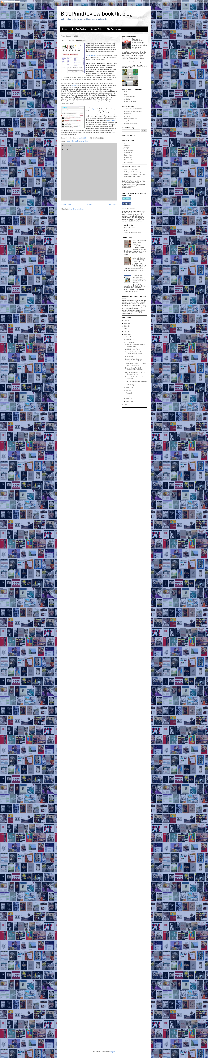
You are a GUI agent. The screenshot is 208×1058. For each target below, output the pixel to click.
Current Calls (96, 29)
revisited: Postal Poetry (132, 349)
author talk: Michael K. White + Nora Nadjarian (139, 242)
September (129, 385)
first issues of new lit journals (133, 111)
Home (64, 29)
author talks (127, 113)
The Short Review (91, 55)
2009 (126, 405)
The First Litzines (114, 29)
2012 (126, 329)
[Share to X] (99, 138)
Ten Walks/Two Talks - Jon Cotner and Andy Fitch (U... (134, 353)
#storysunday (90, 109)
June (127, 393)
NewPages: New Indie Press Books (135, 174)
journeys (126, 148)
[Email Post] (90, 138)
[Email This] (94, 138)
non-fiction (127, 99)
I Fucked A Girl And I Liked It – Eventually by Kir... (135, 373)
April (127, 398)
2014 (126, 323)
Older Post (112, 205)
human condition (129, 150)
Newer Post (66, 205)
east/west (127, 145)
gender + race (128, 157)
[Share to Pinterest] (103, 138)
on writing (127, 116)
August (128, 387)
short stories (127, 92)
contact (126, 230)
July (127, 390)
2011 (126, 331)
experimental (128, 152)
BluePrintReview (79, 29)
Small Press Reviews (130, 169)
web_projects (84, 141)
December (129, 337)
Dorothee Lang (139, 219)
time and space (128, 162)
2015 (126, 320)
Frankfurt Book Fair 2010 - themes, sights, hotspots (134, 369)
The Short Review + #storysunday (136, 381)
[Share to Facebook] (101, 138)
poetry (126, 94)
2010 (126, 334)
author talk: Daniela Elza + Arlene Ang (138, 259)
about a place (128, 155)
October (128, 342)
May (127, 396)
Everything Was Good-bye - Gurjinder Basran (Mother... (134, 360)
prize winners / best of (130, 123)
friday (72, 141)
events (68, 141)
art (124, 143)
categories (74, 85)
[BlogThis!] (97, 138)
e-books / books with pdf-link (133, 109)
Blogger (112, 1052)
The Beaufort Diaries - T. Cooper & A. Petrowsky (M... (135, 364)
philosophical (128, 160)
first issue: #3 (129, 356)
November (129, 339)
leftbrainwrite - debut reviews (132, 176)
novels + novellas (129, 97)
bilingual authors (129, 121)
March (128, 401)
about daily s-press (130, 228)
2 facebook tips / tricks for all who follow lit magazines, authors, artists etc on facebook (139, 279)
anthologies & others (130, 101)
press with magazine (130, 118)
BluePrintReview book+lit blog (97, 14)
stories (77, 141)
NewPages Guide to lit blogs (132, 172)
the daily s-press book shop (132, 232)
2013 (126, 326)
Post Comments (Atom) (76, 209)
